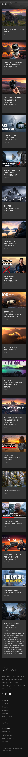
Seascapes (5, 710)
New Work (5, 704)
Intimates (5, 720)
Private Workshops (8, 738)
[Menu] (25, 4)
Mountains (5, 707)
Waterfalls (5, 713)
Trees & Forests (7, 717)
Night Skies (5, 723)
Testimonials (5, 741)
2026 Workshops (7, 732)
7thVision (9, 750)
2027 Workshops (7, 735)
